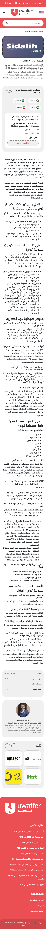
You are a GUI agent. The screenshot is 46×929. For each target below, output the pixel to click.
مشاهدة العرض (23, 143)
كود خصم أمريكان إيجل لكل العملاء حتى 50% (27, 870)
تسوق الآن (7, 3)
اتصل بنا (41, 906)
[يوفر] (22, 12)
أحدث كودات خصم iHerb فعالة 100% (30, 848)
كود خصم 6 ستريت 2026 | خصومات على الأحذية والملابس (26, 877)
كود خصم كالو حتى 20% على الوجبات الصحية (27, 864)
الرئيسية (41, 31)
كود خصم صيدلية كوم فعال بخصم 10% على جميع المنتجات (24, 125)
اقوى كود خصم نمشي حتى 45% (32, 884)
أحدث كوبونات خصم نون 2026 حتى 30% (29, 831)
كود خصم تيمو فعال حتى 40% (32, 853)
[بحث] (7, 23)
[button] (32, 137)
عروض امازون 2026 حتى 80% (33, 842)
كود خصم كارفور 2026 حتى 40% (31, 837)
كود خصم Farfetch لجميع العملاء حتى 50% (27, 859)
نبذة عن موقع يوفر (36, 900)
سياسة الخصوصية (37, 911)
